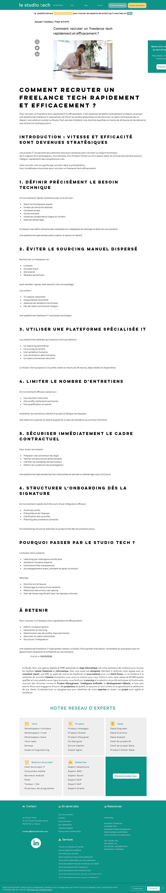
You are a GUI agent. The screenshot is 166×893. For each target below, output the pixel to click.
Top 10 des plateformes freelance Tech (74, 870)
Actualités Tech (110, 826)
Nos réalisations (65, 825)
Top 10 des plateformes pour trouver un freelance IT (78, 877)
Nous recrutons (64, 821)
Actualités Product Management (117, 829)
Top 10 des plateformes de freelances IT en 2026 (78, 864)
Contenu (48, 21)
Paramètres (138, 888)
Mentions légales (65, 828)
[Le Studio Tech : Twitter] (37, 48)
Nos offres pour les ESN (68, 854)
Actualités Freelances (113, 823)
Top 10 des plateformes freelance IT (73, 867)
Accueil (38, 21)
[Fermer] (162, 888)
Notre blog (108, 818)
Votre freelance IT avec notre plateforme (75, 857)
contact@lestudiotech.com (35, 831)
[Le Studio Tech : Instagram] (37, 41)
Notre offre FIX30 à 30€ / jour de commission (77, 860)
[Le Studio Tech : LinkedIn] (37, 54)
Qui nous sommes (65, 814)
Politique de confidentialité (69, 831)
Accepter (153, 888)
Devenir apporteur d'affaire (69, 850)
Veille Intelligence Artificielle (116, 832)
